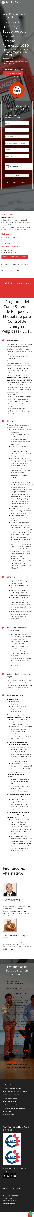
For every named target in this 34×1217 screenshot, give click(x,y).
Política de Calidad (10, 1101)
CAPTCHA (8, 161)
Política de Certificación (14, 688)
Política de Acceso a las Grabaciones (16, 1091)
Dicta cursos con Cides (12, 1105)
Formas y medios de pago (13, 1088)
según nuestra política (19, 229)
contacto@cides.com (9, 1203)
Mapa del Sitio (9, 1115)
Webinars (8, 1111)
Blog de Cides (9, 1085)
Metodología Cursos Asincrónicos (15, 1108)
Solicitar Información (13, 73)
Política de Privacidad (11, 1098)
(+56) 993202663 (12, 1201)
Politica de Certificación (12, 1095)
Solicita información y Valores (14, 257)
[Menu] (31, 2)
